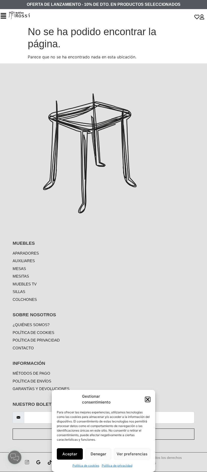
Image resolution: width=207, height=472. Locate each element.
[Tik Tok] (50, 462)
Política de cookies (85, 465)
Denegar (98, 454)
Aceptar (69, 454)
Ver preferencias (132, 454)
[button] (147, 399)
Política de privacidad (117, 465)
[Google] (38, 462)
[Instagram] (27, 462)
